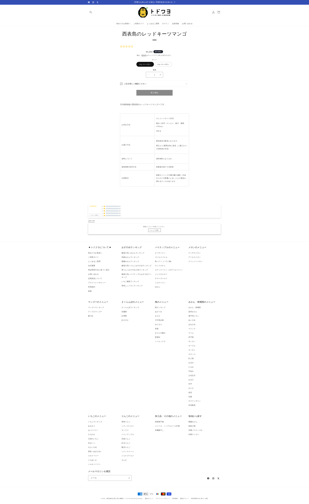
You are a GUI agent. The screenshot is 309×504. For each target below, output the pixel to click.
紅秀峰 (124, 316)
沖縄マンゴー (193, 434)
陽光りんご (126, 447)
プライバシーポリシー (97, 282)
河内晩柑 (191, 405)
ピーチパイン (160, 253)
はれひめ (191, 324)
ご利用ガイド (93, 257)
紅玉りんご (126, 443)
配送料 (144, 55)
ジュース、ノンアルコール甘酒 (167, 426)
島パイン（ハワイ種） (164, 261)
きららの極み (160, 333)
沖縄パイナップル (195, 430)
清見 (190, 392)
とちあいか (92, 460)
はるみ (191, 363)
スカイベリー (93, 456)
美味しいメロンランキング (132, 286)
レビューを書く (154, 230)
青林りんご (126, 422)
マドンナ (191, 329)
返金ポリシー (149, 498)
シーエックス (160, 341)
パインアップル (128, 434)
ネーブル (191, 346)
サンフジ (125, 430)
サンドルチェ (160, 266)
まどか (157, 316)
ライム (191, 333)
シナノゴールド (128, 426)
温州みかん (192, 312)
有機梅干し (159, 430)
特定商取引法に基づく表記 (98, 270)
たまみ (191, 367)
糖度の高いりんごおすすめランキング (136, 266)
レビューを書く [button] (95, 215)
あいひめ (191, 320)
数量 (154, 70)
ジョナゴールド (128, 456)
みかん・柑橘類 (194, 307)
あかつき (158, 312)
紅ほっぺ (91, 443)
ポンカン (191, 341)
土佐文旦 (191, 375)
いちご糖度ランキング (130, 281)
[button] (90, 12)
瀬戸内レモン (193, 316)
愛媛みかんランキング (130, 261)
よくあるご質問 (94, 261)
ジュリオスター (161, 274)
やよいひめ (92, 447)
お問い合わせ (93, 274)
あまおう (91, 426)
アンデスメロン (194, 253)
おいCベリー (93, 430)
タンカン (191, 350)
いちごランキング (95, 422)
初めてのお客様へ (95, 253)
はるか (191, 380)
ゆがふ (157, 287)
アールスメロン (194, 257)
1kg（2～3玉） (146, 65)
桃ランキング (160, 307)
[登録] (128, 478)
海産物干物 (159, 422)
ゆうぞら (158, 324)
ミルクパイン (160, 282)
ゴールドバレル (161, 257)
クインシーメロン (195, 261)
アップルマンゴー (95, 312)
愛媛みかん (192, 422)
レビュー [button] (91, 220)
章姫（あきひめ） (95, 451)
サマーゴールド (161, 278)
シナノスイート (128, 451)
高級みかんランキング (130, 257)
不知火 (191, 371)
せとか (191, 388)
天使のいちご (93, 439)
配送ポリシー (184, 498)
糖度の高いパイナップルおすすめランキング (136, 275)
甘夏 (190, 397)
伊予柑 (191, 337)
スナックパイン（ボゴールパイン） (169, 270)
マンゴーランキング (96, 307)
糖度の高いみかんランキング (133, 253)
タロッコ (191, 354)
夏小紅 (90, 316)
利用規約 (91, 287)
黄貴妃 (157, 337)
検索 (90, 291)
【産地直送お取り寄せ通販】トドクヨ (118, 498)
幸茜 (156, 329)
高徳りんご (126, 439)
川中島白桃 (159, 320)
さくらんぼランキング (130, 307)
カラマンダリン (194, 401)
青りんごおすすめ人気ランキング (135, 270)
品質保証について (95, 278)
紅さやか (125, 320)
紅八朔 (191, 358)
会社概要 (91, 266)
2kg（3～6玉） (164, 65)
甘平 (190, 384)
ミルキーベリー (94, 464)
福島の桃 (191, 426)
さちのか (91, 434)
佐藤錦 (124, 312)
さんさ (124, 460)
